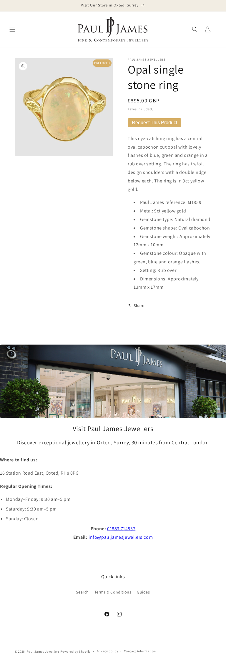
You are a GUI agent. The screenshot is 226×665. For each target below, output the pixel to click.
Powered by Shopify (75, 651)
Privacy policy (107, 651)
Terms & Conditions (113, 592)
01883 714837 (121, 529)
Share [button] (139, 305)
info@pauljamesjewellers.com (121, 537)
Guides (143, 592)
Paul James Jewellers (43, 651)
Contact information (140, 651)
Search (82, 592)
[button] (12, 29)
